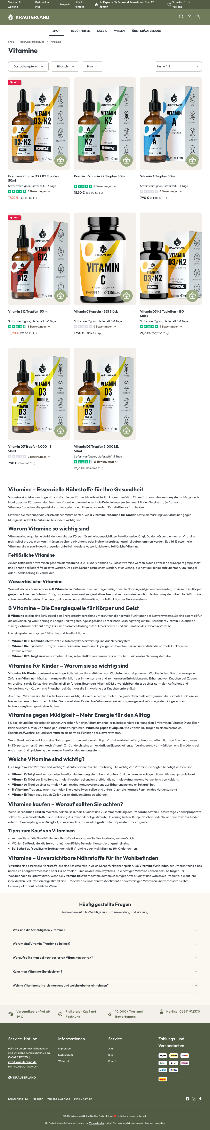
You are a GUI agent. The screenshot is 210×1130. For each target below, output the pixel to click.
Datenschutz (65, 1054)
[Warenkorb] (198, 17)
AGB (111, 1048)
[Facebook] (187, 1098)
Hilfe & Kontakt (79, 4)
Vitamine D (74, 563)
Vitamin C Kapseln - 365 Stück (96, 311)
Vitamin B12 (175, 621)
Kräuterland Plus (42, 4)
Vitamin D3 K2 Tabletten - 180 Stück (162, 313)
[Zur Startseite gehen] (28, 17)
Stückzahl (62, 66)
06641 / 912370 (18, 1057)
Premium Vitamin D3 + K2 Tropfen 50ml (33, 178)
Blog (111, 1054)
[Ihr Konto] (189, 17)
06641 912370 (189, 1011)
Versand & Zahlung (14, 4)
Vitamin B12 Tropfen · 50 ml (28, 311)
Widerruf (63, 1061)
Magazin (65, 4)
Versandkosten (96, 1123)
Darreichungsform (26, 66)
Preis (90, 66)
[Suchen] (181, 17)
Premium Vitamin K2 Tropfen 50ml (100, 176)
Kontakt (113, 1061)
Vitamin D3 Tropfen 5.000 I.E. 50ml (96, 448)
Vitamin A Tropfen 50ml (158, 176)
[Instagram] (192, 1098)
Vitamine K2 (103, 563)
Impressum (64, 1048)
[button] (105, 930)
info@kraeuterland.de (22, 1062)
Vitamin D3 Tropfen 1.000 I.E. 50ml (30, 448)
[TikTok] (198, 1098)
